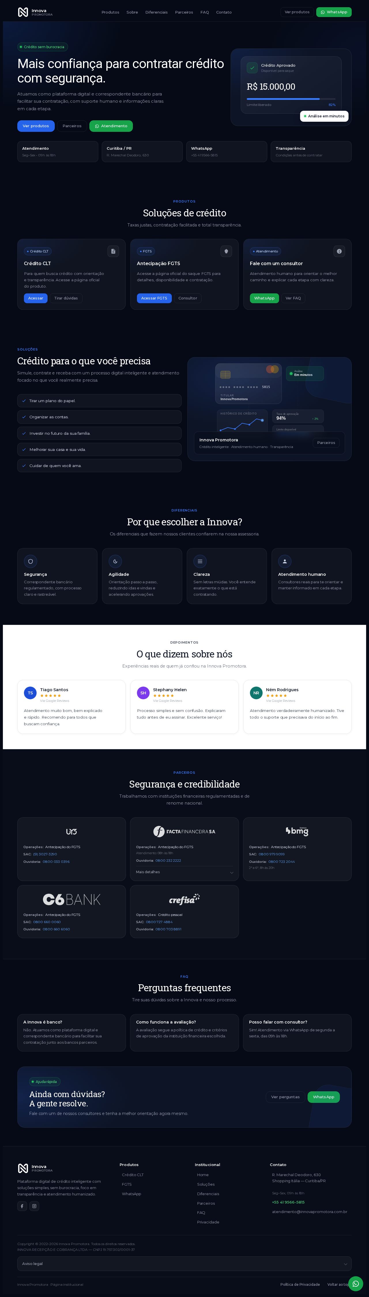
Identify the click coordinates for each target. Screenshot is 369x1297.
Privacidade (208, 1222)
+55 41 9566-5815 (288, 1202)
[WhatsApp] (355, 1283)
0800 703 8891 (168, 929)
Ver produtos (297, 12)
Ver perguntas (285, 1096)
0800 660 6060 (56, 929)
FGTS (127, 1184)
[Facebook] (22, 1206)
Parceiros (184, 12)
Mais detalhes (148, 872)
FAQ (204, 12)
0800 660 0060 (47, 922)
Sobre (132, 12)
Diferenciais (156, 12)
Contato (224, 12)
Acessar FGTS (154, 298)
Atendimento (114, 125)
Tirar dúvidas (66, 298)
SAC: (27, 854)
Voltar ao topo (339, 1284)
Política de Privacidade (300, 1284)
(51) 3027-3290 (45, 854)
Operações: (33, 847)
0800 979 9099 (272, 854)
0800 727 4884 (159, 922)
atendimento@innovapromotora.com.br (309, 1211)
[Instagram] (34, 1206)
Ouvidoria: (32, 862)
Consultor (187, 298)
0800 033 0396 (56, 861)
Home (203, 1174)
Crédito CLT (133, 1174)
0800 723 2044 (281, 861)
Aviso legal (32, 1263)
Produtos (110, 12)
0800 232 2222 (168, 860)
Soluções (205, 1184)
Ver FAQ (293, 298)
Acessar (35, 298)
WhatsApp (337, 12)
